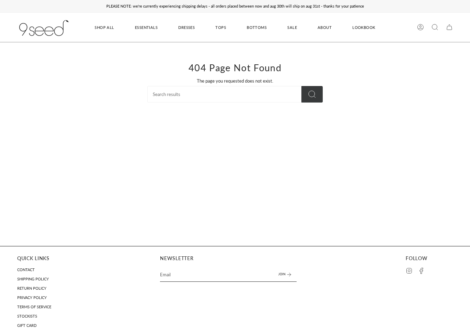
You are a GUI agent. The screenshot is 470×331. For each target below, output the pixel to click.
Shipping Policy (33, 279)
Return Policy (31, 288)
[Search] (312, 94)
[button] (186, 27)
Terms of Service (34, 307)
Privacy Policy (32, 297)
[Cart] (449, 27)
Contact (26, 269)
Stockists (27, 316)
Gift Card (26, 325)
